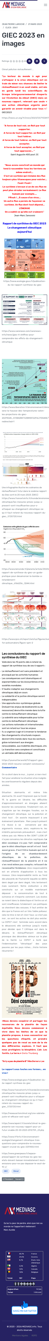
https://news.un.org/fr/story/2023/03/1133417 (25, 118)
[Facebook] (29, 61)
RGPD (34, 1335)
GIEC (6, 1171)
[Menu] (45, 5)
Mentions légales (20, 1335)
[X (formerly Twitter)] (44, 61)
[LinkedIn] (37, 61)
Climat (16, 1171)
